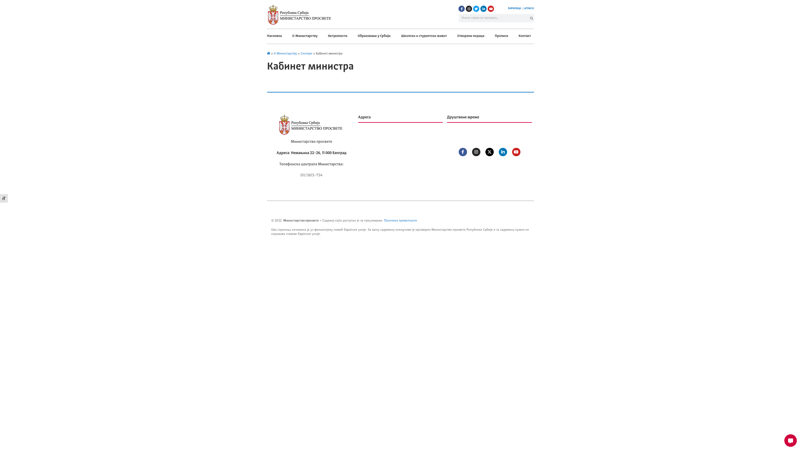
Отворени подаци (470, 36)
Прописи (501, 36)
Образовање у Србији (374, 36)
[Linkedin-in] (483, 9)
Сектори (306, 53)
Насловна (274, 36)
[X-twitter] (489, 152)
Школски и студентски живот (424, 36)
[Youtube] (491, 9)
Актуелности (337, 36)
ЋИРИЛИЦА (514, 8)
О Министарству (304, 36)
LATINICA (529, 8)
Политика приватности (400, 220)
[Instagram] (469, 9)
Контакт (525, 36)
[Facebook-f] (461, 9)
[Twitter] (476, 9)
